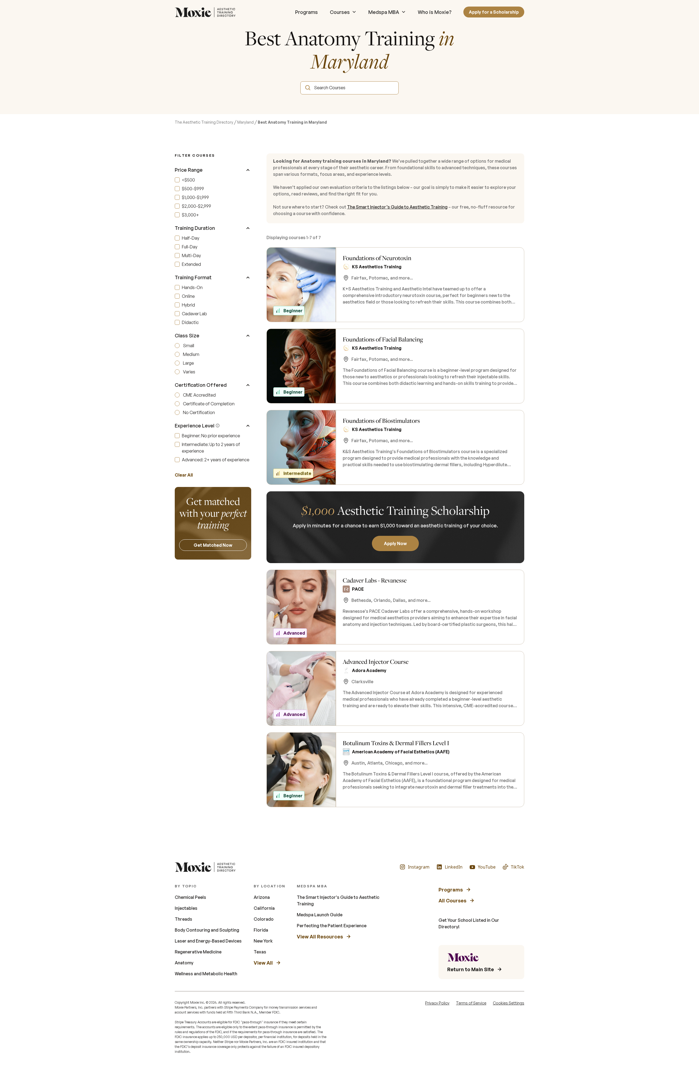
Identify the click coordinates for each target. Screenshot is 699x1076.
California (264, 908)
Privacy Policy (437, 1003)
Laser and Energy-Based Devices (208, 941)
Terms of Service (471, 1003)
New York (263, 941)
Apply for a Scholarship (494, 12)
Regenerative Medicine (198, 952)
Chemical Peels (190, 897)
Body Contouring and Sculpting (207, 930)
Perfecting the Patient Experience (331, 925)
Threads (183, 919)
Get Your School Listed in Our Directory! (469, 923)
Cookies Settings (508, 1003)
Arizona (262, 897)
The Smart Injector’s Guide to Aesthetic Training (397, 207)
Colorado (264, 919)
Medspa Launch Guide (319, 914)
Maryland (245, 122)
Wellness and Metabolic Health (206, 973)
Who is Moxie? (434, 12)
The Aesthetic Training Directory (204, 122)
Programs (306, 12)
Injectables (186, 908)
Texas (260, 952)
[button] (343, 12)
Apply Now (395, 543)
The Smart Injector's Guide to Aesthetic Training (338, 900)
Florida (261, 930)
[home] (206, 12)
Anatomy (184, 962)
